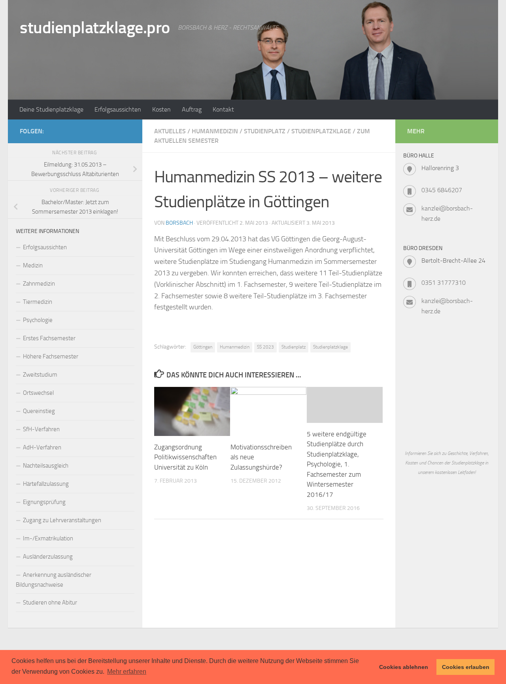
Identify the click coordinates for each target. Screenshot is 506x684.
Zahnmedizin (39, 283)
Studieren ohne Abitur (50, 602)
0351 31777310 (443, 282)
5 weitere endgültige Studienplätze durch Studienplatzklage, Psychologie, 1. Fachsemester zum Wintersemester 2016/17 (336, 464)
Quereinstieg (39, 411)
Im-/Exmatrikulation (48, 538)
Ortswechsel (38, 392)
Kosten (161, 109)
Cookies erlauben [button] (465, 667)
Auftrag (192, 109)
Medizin (33, 265)
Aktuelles (170, 131)
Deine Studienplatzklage (51, 109)
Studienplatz (264, 131)
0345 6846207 (441, 190)
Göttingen (202, 347)
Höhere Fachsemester (50, 356)
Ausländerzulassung (48, 556)
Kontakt (223, 109)
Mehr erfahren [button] (126, 671)
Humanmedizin (215, 131)
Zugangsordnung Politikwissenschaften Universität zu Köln (185, 457)
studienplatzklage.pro (95, 28)
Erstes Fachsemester (49, 338)
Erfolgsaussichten (117, 109)
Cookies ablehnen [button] (403, 667)
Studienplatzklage (321, 131)
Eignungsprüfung (44, 502)
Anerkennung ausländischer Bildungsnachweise (53, 579)
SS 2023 (265, 347)
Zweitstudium (40, 374)
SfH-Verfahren (41, 429)
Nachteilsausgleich (45, 465)
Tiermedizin (37, 301)
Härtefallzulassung (46, 483)
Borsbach (179, 223)
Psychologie (38, 320)
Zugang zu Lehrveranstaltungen (62, 520)
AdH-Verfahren (42, 447)
